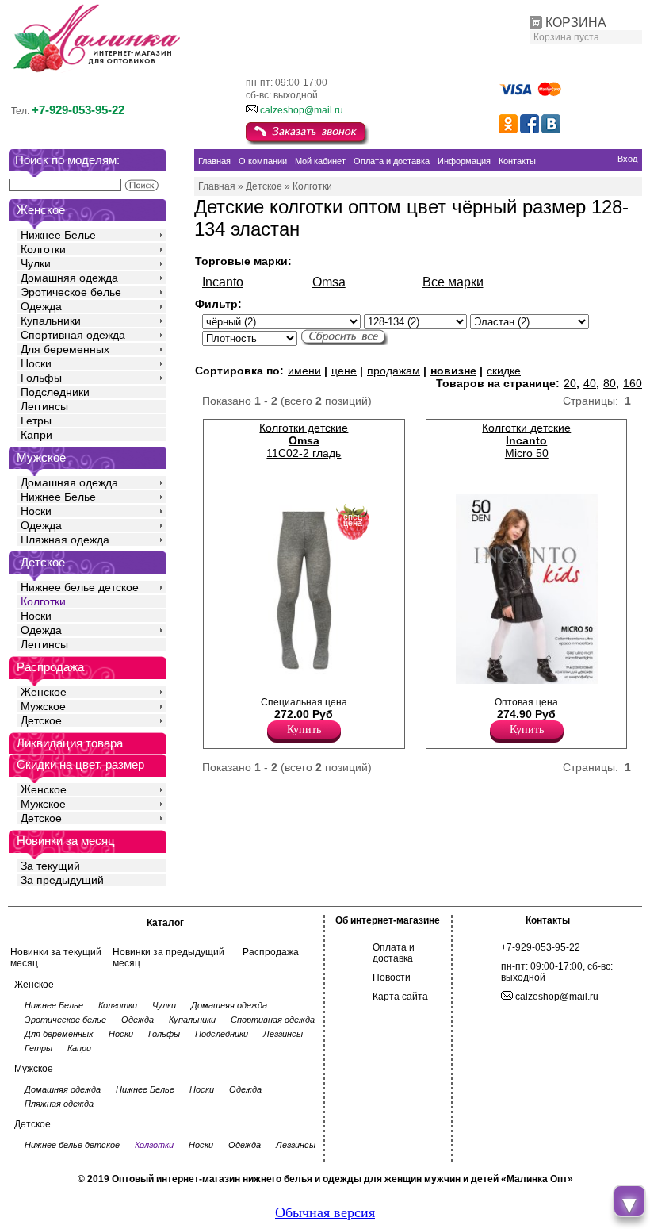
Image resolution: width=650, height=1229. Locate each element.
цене (344, 370)
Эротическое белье (71, 292)
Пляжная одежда (65, 539)
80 (609, 383)
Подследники (55, 392)
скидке (504, 370)
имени (304, 370)
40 (589, 383)
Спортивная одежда (73, 334)
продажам (393, 370)
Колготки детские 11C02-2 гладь (303, 440)
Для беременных (65, 349)
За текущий (50, 865)
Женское (44, 692)
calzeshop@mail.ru (301, 110)
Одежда (41, 306)
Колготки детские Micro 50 (526, 440)
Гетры (36, 420)
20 (570, 383)
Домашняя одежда (69, 277)
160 (632, 383)
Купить (304, 729)
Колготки (43, 249)
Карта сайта (400, 996)
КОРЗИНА (575, 22)
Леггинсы (44, 406)
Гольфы (41, 377)
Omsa (329, 282)
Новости (392, 977)
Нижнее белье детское (80, 587)
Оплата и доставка (394, 953)
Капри (36, 434)
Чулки (36, 263)
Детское (43, 562)
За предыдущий (62, 880)
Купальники (51, 320)
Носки (36, 363)
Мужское (43, 706)
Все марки (453, 282)
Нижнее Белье (58, 235)
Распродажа (271, 952)
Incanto (222, 282)
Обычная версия (325, 1212)
